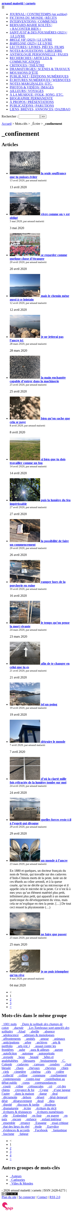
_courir (6, 1086)
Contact (42, 1197)
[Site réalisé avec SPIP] (8, 1209)
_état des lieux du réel (15, 1126)
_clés (47, 1071)
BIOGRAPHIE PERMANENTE (31, 98)
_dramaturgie (10, 1108)
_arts (23, 1046)
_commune (38, 1075)
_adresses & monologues (38, 1035)
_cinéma (35, 1071)
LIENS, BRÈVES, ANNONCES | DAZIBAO (40, 109)
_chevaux (33, 1068)
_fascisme (8, 1134)
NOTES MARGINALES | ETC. (31, 83)
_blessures (28, 1060)
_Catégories (17, 1180)
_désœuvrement (22, 1101)
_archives (41, 1042)
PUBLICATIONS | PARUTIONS (32, 105)
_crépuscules (35, 1086)
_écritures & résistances (17, 1112)
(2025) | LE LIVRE (31, 43)
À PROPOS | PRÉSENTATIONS (32, 102)
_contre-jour (32, 1079)
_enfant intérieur (50, 1119)
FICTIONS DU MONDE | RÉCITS (33, 18)
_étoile (37, 1126)
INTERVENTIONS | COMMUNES (33, 21)
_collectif (7, 1075)
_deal (54, 1093)
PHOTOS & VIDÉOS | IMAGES (32, 87)
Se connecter (27, 1197)
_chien (64, 1068)
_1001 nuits (9, 1024)
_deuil (40, 1101)
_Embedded (19, 1115)
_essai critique (59, 1123)
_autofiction (9, 1053)
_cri (49, 1086)
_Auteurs (15, 1176)
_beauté (34, 1057)
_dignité (7, 1104)
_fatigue (23, 1134)
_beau (21, 1057)
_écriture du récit (45, 1108)
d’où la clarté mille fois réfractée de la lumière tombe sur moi (38, 780)
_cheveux (50, 1068)
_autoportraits (46, 1053)
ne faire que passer (53, 934)
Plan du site (9, 1197)
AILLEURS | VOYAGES (27, 91)
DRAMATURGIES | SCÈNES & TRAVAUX (40, 69)
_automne (27, 1053)
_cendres (54, 1064)
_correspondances (44, 1082)
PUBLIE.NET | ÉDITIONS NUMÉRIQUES (39, 76)
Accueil (7, 123)
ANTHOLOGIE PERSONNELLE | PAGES (39, 54)
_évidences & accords (16, 1130)
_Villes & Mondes (21, 1183)
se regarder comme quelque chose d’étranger (38, 256)
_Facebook (40, 1130)
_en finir (36, 1115)
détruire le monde (52, 741)
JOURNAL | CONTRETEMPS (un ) (38, 14)
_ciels (5, 1071)
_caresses (38, 1064)
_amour (44, 1038)
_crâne (19, 1086)
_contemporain (11, 1079)
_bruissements (48, 1060)
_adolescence (10, 1035)
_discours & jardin (27, 1104)
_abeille (34, 1031)
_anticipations (10, 1042)
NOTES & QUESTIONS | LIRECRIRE (36, 50)
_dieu (51, 1101)
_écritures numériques (49, 1112)
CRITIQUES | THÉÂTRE (27, 65)
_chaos (19, 1068)
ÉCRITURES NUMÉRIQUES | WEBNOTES (40, 80)
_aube (21, 1049)
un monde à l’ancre (54, 860)
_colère (59, 1071)
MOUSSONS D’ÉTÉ (24, 72)
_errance (24, 1123)
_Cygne (43, 1090)
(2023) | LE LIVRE (31, 39)
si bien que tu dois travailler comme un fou (37, 461)
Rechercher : (10, 116)
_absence (49, 1031)
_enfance (30, 1119)
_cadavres (22, 1064)
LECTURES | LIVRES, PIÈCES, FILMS (37, 47)
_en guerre (52, 1115)
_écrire (26, 1108)
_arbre (27, 1042)
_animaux (59, 1038)
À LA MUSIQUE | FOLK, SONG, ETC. (36, 94)
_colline (22, 1075)
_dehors (26, 1097)
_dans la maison (24, 1093)
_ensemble (8, 1123)
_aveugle (7, 1057)
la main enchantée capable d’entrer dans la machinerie (38, 379)
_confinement (58, 1075)
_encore (16, 1119)
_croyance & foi (24, 1090)
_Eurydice (52, 1126)
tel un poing (48, 704)
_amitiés (30, 1038)
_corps (25, 1082)
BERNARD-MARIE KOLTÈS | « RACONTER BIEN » (31, 26)
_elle (5, 1115)
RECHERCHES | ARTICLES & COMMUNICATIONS (31, 59)
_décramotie (9, 1097)
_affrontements (11, 1038)
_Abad (21, 1031)
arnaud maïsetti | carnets (18, 3)
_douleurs (49, 1104)
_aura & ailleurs (39, 1049)
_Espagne (40, 1123)
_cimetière (19, 1071)
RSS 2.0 (54, 1197)
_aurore (58, 1049)
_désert (39, 1097)
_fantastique (59, 1130)
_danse (42, 1093)
